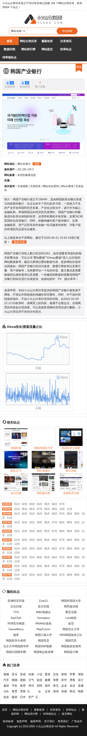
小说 (39, 674)
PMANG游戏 (43, 623)
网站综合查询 (51, 186)
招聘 (39, 685)
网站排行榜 (28, 49)
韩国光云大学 (71, 629)
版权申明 (35, 721)
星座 (47, 674)
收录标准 (8, 721)
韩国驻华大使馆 (16, 640)
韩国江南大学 (43, 634)
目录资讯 (66, 41)
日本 (23, 697)
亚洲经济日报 (15, 600)
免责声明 (22, 721)
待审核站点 (9, 57)
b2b (6, 691)
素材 (6, 685)
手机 (14, 685)
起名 (64, 685)
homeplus (43, 617)
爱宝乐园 (71, 612)
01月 (17, 504)
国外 (47, 685)
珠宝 (56, 685)
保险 (81, 674)
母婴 (56, 680)
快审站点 (66, 49)
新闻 (64, 674)
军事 (72, 674)
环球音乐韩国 (15, 623)
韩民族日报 (71, 606)
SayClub (16, 617)
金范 (71, 623)
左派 (47, 691)
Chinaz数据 (54, 257)
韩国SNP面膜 (43, 646)
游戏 (23, 674)
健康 (47, 680)
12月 (9, 526)
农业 (72, 685)
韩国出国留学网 (16, 652)
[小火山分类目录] (43, 19)
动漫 (31, 674)
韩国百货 (43, 640)
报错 (36, 163)
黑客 (23, 691)
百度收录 (35, 186)
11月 (69, 509)
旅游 (39, 680)
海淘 (56, 691)
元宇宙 (39, 697)
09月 (54, 509)
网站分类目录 (28, 41)
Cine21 (43, 600)
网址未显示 (24, 163)
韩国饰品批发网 (43, 652)
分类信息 (31, 691)
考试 (31, 685)
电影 (81, 691)
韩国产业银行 (26, 71)
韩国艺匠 (71, 640)
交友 (56, 674)
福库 (16, 634)
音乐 (14, 674)
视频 (6, 674)
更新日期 (19, 242)
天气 (31, 680)
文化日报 (16, 606)
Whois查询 (67, 186)
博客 (72, 680)
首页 (9, 41)
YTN (16, 612)
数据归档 (9, 49)
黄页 (14, 691)
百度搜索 (22, 186)
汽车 (6, 680)
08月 (47, 509)
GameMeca (15, 629)
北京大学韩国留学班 (16, 646)
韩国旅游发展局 (71, 646)
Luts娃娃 (70, 617)
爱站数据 (39, 257)
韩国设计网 (71, 652)
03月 (32, 504)
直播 (81, 685)
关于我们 (49, 721)
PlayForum (43, 629)
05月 (47, 504)
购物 (14, 680)
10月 (62, 509)
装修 (64, 691)
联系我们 (63, 721)
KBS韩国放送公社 (71, 634)
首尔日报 (43, 606)
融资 (14, 697)
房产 (31, 697)
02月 (24, 504)
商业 (72, 691)
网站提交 (47, 49)
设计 (81, 680)
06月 (54, 504)
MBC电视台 (43, 612)
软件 (64, 680)
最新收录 (47, 41)
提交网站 (67, 713)
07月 (62, 504)
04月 (39, 504)
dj (39, 691)
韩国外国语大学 (71, 600)
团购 (23, 680)
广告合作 (77, 721)
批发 (6, 697)
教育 (23, 685)
